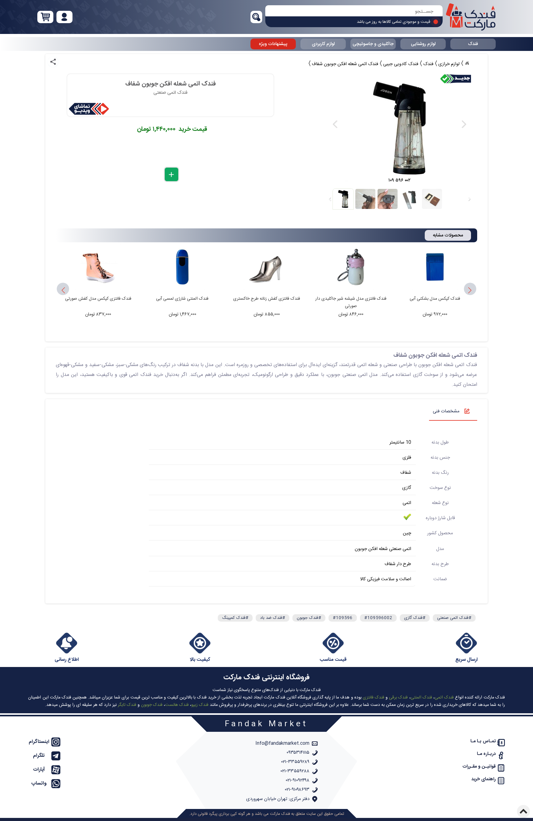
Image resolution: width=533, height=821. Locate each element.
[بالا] (523, 811)
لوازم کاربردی (323, 44)
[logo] (471, 17)
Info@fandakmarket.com (282, 743)
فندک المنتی (421, 697)
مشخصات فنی (446, 411)
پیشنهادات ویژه (273, 44)
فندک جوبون (152, 705)
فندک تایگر (127, 705)
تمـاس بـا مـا (483, 741)
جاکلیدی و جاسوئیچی (373, 44)
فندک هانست (177, 705)
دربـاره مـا (486, 754)
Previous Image (335, 124)
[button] (63, 290)
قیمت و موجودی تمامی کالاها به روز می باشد (393, 22)
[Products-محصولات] (467, 63)
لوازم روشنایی (423, 44)
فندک (473, 44)
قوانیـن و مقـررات (479, 766)
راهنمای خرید (483, 779)
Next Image (463, 124)
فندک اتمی (444, 697)
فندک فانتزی (373, 697)
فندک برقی (398, 697)
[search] (354, 11)
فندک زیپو (200, 705)
